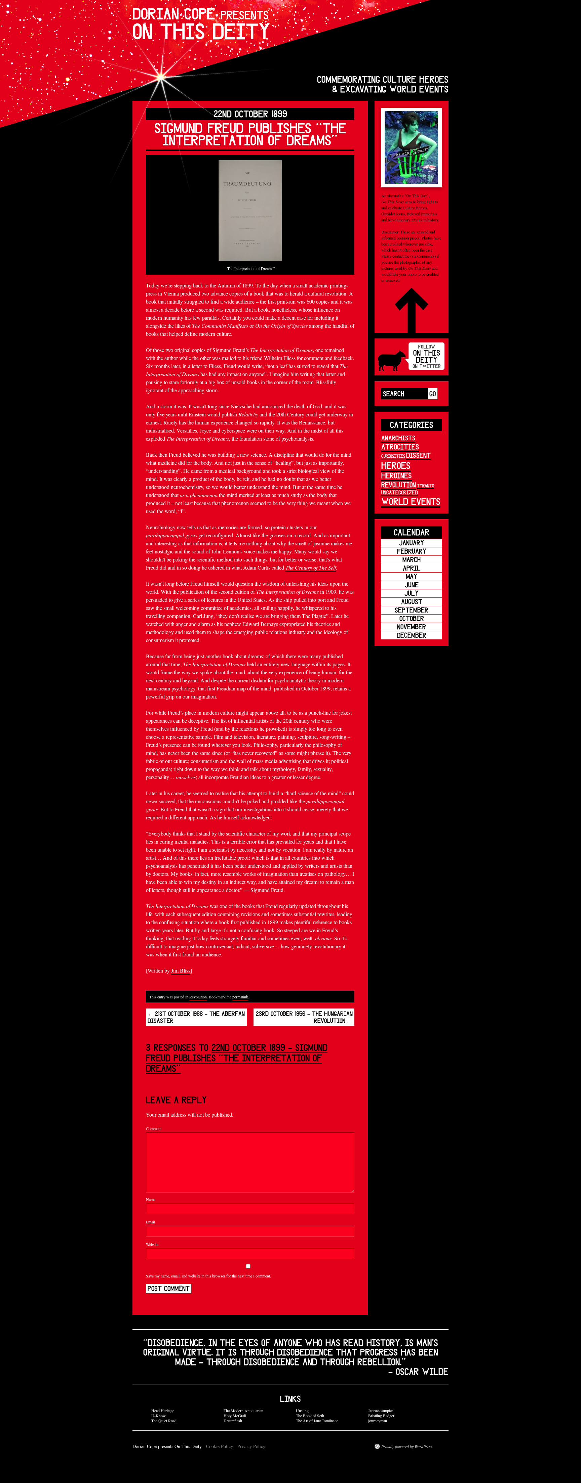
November (411, 627)
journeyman (377, 1420)
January (411, 543)
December (411, 635)
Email (150, 1221)
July (411, 593)
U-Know (158, 1415)
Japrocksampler (380, 1410)
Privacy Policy (251, 1446)
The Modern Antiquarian (243, 1410)
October (411, 618)
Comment (153, 1128)
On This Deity (201, 24)
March (411, 560)
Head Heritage (162, 1410)
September (411, 610)
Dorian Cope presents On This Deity (167, 1446)
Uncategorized (399, 492)
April (412, 568)
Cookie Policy (219, 1446)
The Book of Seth (310, 1415)
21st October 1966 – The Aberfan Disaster (196, 1017)
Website (152, 1244)
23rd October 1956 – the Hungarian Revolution (304, 1017)
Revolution (198, 996)
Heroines (396, 475)
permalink (240, 996)
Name (150, 1199)
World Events (410, 501)
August (411, 601)
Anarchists (398, 438)
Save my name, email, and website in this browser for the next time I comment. (208, 1275)
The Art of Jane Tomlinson (317, 1420)
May (411, 576)
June (412, 585)
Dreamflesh (233, 1420)
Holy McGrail (235, 1415)
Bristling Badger (381, 1415)
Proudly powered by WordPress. (407, 1446)
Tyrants (425, 485)
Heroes (396, 465)
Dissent (418, 455)
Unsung (302, 1410)
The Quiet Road (164, 1420)
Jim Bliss (180, 970)
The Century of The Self (310, 567)
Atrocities (400, 446)
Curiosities (393, 456)
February (411, 551)
